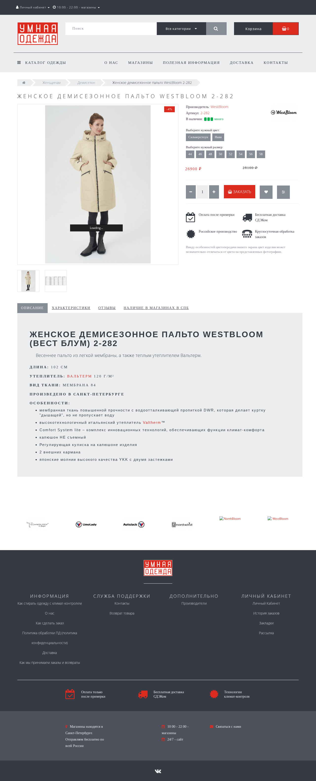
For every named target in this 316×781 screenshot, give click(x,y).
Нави (218, 137)
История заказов (266, 613)
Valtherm (152, 422)
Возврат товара (122, 613)
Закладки (266, 623)
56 (251, 154)
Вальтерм (79, 376)
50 (220, 154)
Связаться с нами (228, 726)
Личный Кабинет (266, 603)
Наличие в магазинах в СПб (156, 308)
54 (240, 154)
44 (190, 154)
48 (210, 154)
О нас (111, 63)
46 (200, 154)
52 (230, 154)
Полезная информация (191, 63)
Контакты (276, 63)
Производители (194, 603)
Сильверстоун (198, 137)
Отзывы (107, 308)
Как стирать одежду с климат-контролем (50, 603)
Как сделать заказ (50, 623)
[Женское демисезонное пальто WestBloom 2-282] (97, 184)
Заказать (241, 191)
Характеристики (71, 308)
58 (261, 154)
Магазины (140, 63)
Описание (32, 308)
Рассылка (266, 633)
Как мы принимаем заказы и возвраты (50, 662)
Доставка (242, 63)
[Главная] (23, 82)
